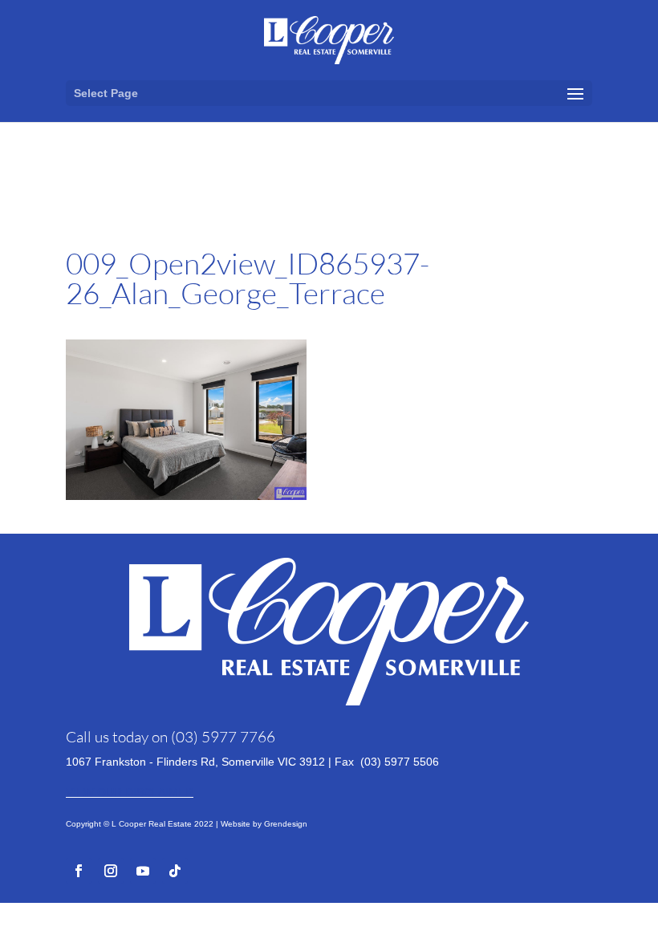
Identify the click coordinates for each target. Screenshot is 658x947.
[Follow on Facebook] (78, 871)
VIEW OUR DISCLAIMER (129, 792)
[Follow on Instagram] (111, 871)
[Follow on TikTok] (175, 871)
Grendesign (285, 823)
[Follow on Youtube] (143, 871)
